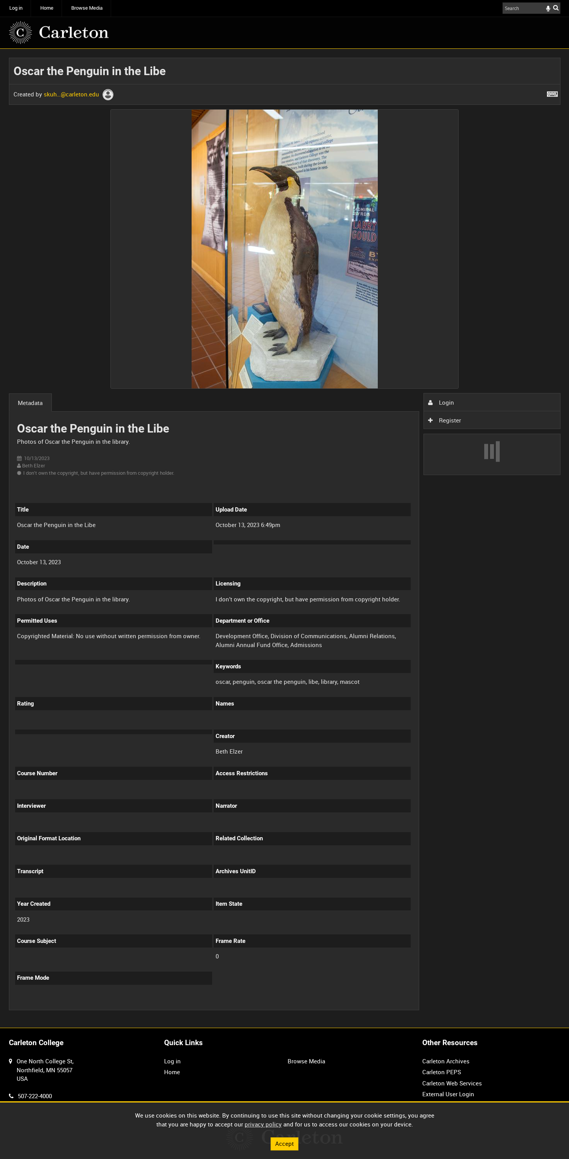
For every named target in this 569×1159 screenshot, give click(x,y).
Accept (284, 1143)
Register (449, 420)
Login (445, 402)
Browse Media (87, 8)
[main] (284, 538)
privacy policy (263, 1124)
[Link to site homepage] (59, 32)
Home (46, 8)
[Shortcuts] (552, 92)
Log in (15, 8)
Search (556, 7)
